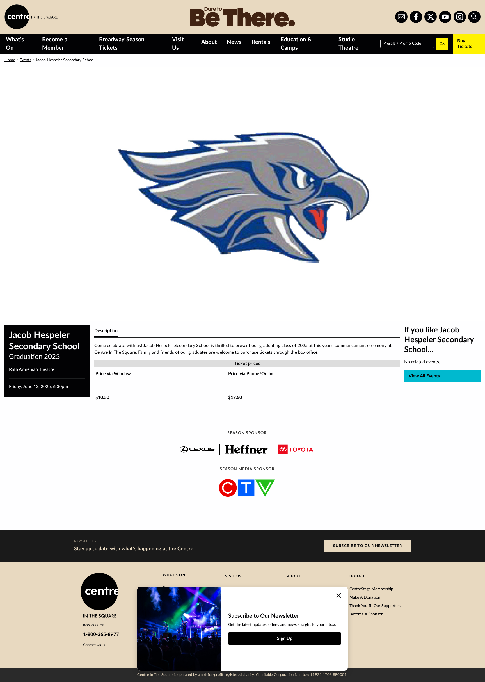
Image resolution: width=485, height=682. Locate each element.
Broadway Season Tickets (122, 44)
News (234, 42)
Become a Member (55, 44)
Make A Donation (364, 597)
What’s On (15, 44)
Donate (357, 576)
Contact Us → (94, 645)
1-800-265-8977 (101, 634)
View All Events (424, 376)
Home (9, 60)
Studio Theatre (348, 44)
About (209, 42)
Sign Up (284, 638)
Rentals (261, 42)
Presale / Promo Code (402, 43)
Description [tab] (106, 331)
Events (25, 60)
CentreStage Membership (371, 589)
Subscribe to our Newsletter (367, 546)
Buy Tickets (464, 44)
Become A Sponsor (366, 614)
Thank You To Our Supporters (375, 606)
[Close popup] (339, 595)
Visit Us (178, 44)
